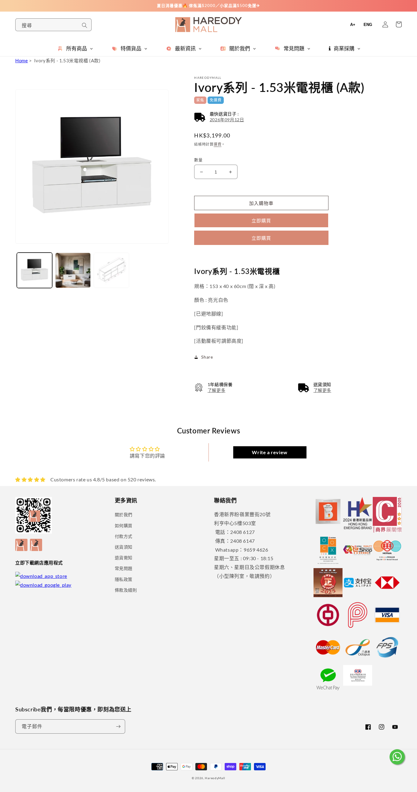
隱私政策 (123, 579)
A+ (352, 24)
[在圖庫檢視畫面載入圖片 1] (34, 270)
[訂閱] (118, 726)
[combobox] (53, 25)
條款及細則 (126, 590)
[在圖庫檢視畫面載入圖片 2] (73, 270)
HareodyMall (215, 778)
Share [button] (207, 357)
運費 (217, 144)
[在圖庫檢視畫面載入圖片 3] (111, 270)
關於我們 (123, 514)
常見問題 (123, 568)
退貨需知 (123, 557)
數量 (198, 159)
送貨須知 (123, 546)
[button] (219, 116)
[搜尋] (84, 25)
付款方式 (123, 536)
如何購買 (123, 525)
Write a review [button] (269, 452)
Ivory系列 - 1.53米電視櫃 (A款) (67, 60)
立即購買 (261, 238)
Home (21, 60)
